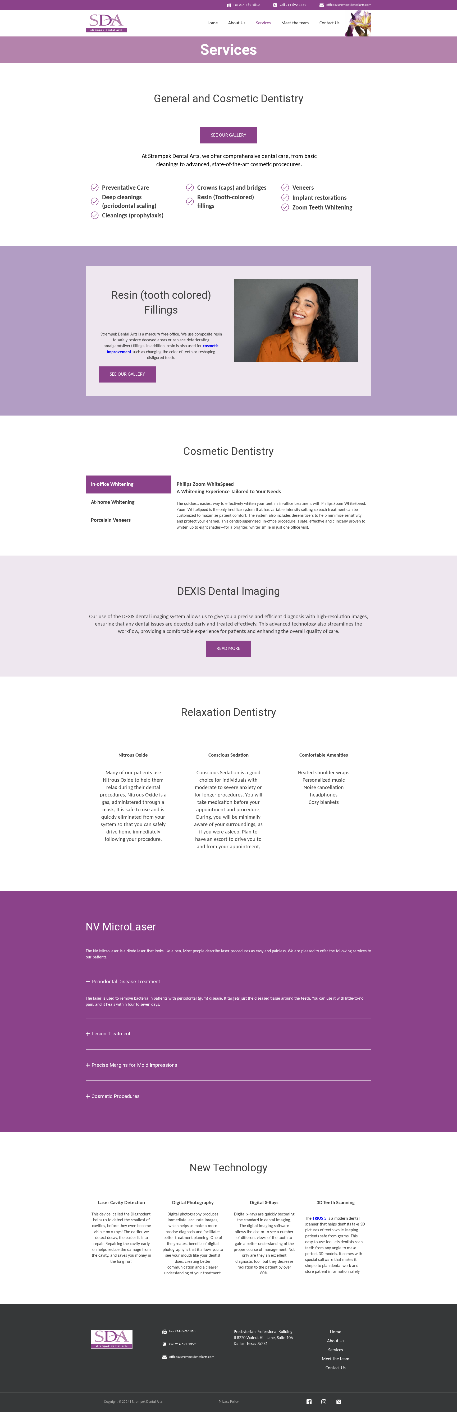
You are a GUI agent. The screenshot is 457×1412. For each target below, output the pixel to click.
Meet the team (295, 23)
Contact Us (329, 23)
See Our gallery (228, 135)
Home (212, 23)
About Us (236, 23)
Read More (228, 648)
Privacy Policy (229, 1402)
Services (263, 23)
